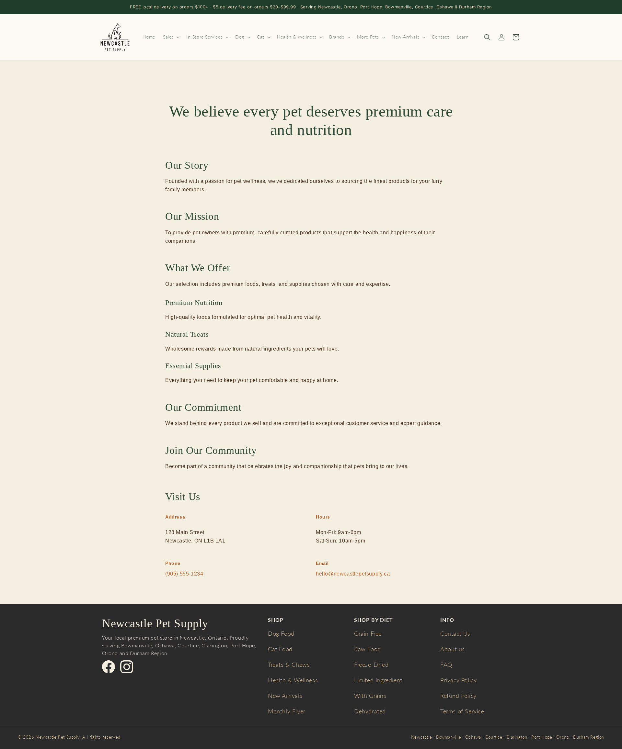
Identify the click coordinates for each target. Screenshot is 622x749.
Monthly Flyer (286, 711)
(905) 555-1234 (184, 573)
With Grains (370, 695)
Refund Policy (458, 695)
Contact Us (455, 633)
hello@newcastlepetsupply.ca (353, 573)
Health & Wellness (293, 680)
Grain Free (368, 633)
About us (452, 649)
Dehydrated (370, 711)
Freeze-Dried (371, 664)
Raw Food (367, 649)
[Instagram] (126, 666)
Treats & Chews (289, 664)
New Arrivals (285, 695)
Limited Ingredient (378, 680)
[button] (170, 37)
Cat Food (280, 649)
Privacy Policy (458, 680)
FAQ (446, 664)
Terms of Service (462, 711)
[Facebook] (108, 666)
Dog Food (281, 633)
